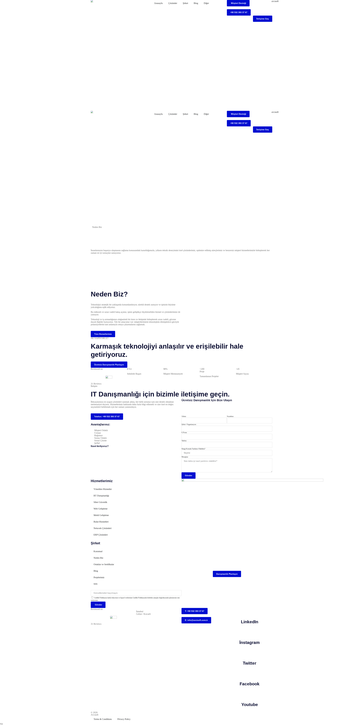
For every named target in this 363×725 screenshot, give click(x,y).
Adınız (184, 416)
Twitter (249, 663)
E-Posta (184, 432)
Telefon (184, 441)
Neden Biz (98, 558)
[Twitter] (249, 652)
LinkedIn (249, 621)
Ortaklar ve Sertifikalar (104, 564)
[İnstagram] (249, 632)
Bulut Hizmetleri (101, 522)
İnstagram (249, 642)
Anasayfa (158, 3)
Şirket (185, 3)
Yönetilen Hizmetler (103, 489)
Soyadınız (230, 416)
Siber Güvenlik (100, 502)
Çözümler (172, 3)
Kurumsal (98, 551)
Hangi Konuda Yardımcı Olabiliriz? (193, 449)
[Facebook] (249, 673)
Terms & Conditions (103, 719)
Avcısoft (94, 715)
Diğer (206, 3)
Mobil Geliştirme (101, 515)
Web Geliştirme (100, 508)
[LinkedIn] (249, 611)
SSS (95, 584)
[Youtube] (249, 694)
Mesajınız (185, 457)
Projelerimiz (99, 577)
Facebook (249, 683)
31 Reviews (96, 383)
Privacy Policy (123, 719)
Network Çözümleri (102, 528)
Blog (196, 3)
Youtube (249, 704)
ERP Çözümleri (101, 535)
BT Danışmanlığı (101, 495)
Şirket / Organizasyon (189, 424)
